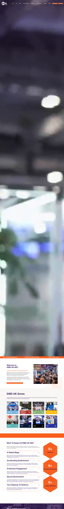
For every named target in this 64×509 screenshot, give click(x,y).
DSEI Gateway (32, 3)
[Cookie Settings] (56, 507)
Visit (16, 3)
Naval (22, 425)
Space (35, 425)
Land (35, 412)
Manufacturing (49, 412)
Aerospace (10, 412)
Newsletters (45, 3)
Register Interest (61, 3)
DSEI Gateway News (39, 3)
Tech (47, 425)
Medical (9, 425)
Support (50, 3)
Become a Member (55, 3)
